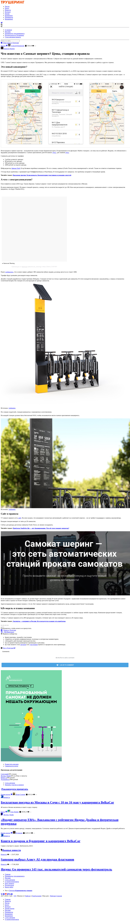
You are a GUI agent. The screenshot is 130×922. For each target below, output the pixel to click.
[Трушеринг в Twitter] (8, 894)
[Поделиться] (3, 625)
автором (23, 644)
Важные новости (11, 850)
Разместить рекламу (12, 764)
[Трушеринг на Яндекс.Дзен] (6, 894)
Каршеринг (9, 15)
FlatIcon (27, 896)
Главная (7, 874)
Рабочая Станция (56, 896)
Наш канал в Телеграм (10, 43)
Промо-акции (6, 794)
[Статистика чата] (14, 648)
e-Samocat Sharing (8, 263)
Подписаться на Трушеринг (14, 35)
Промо (7, 14)
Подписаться (9, 885)
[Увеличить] (8, 625)
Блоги (7, 8)
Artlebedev (12, 408)
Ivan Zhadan (14, 812)
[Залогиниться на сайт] (1, 23)
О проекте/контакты (12, 881)
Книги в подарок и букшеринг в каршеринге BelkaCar (40, 841)
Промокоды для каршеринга (14, 33)
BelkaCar (4, 778)
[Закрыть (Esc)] (1, 625)
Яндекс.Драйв (6, 776)
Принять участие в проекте (14, 785)
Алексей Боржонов (17, 46)
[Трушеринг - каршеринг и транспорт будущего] (12, 3)
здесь (54, 152)
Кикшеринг (9, 19)
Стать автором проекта (13, 37)
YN (15, 896)
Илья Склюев (20, 794)
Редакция (18, 833)
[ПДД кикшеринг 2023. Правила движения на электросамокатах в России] (65, 716)
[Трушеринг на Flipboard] (11, 894)
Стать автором (10, 783)
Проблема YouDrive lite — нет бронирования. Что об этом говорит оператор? (41, 528)
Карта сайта (9, 887)
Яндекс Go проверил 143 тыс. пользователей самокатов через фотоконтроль (56, 869)
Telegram (20, 890)
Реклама (8, 32)
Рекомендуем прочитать (14, 789)
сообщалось (9, 272)
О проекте (8, 30)
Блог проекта (9, 883)
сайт (19, 518)
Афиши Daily (15, 168)
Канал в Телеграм (9, 630)
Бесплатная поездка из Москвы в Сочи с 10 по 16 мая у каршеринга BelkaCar (57, 802)
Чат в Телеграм (8, 648)
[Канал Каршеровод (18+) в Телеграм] (4, 894)
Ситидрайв (5, 774)
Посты (7, 6)
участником (34, 644)
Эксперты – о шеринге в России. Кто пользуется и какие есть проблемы (39, 621)
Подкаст (8, 12)
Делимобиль (5, 779)
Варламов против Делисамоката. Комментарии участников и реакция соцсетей (42, 175)
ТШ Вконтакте (8, 632)
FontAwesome (36, 896)
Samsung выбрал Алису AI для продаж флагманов (37, 859)
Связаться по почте (11, 766)
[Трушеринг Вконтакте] (2, 894)
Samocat (24, 266)
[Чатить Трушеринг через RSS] (10, 894)
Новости (8, 10)
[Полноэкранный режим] (5, 625)
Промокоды (9, 17)
